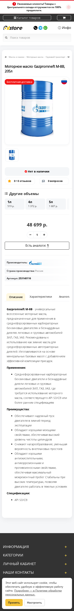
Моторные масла (35, 57)
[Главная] (6, 57)
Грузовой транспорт (55, 57)
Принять (14, 602)
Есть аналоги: (37, 245)
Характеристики (41, 296)
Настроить (34, 602)
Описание (15, 297)
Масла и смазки (16, 57)
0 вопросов (55, 181)
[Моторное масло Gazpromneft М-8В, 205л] (12, 155)
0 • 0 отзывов (22, 181)
